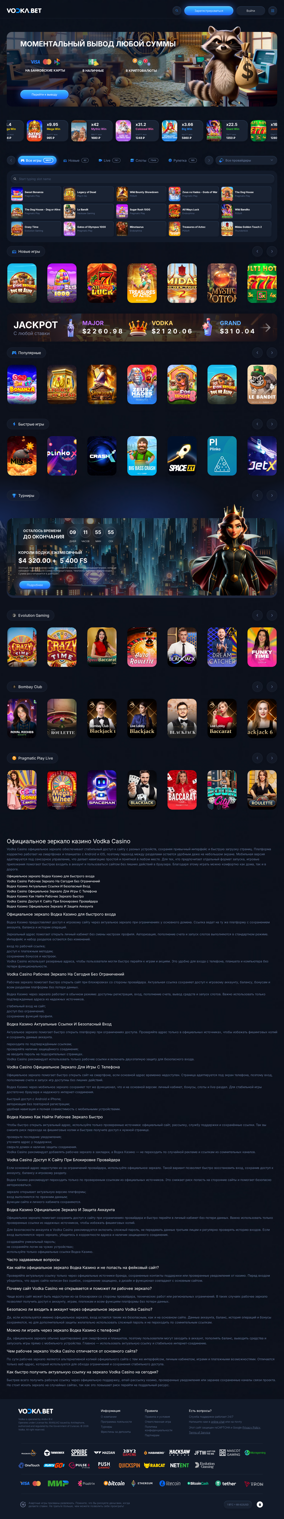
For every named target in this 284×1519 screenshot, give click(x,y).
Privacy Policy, (251, 1427)
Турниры (106, 1426)
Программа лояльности (116, 1421)
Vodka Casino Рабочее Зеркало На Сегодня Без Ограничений (53, 881)
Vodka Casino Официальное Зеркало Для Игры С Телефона (52, 891)
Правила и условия (157, 1416)
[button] (11, 160)
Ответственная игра (158, 1421)
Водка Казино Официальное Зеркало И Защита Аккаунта (50, 906)
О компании (108, 1416)
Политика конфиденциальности (158, 1428)
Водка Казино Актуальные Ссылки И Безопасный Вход (48, 886)
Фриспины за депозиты (116, 1431)
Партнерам (152, 1435)
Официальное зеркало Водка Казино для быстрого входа (50, 876)
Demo (22, 305)
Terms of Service (199, 1432)
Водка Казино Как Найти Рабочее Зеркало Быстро (45, 896)
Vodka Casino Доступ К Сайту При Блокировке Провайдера (52, 901)
